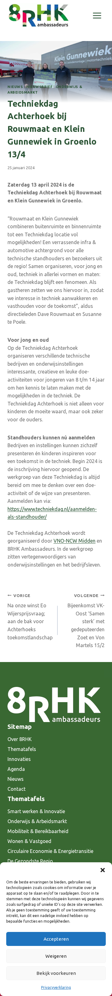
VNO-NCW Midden (75, 541)
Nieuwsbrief (39, 87)
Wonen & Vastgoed (29, 841)
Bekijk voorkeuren (56, 973)
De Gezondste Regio (30, 861)
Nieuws (15, 87)
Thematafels (21, 749)
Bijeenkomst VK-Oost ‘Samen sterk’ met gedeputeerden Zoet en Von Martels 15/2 (86, 620)
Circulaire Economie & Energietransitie (50, 851)
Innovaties (19, 759)
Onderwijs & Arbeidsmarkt (37, 821)
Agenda (16, 769)
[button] (103, 870)
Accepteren (56, 939)
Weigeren (56, 956)
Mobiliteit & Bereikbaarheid (37, 831)
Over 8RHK (19, 739)
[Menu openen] (97, 15)
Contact (16, 789)
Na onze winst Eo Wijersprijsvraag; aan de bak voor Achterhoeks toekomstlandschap (30, 616)
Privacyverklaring (56, 987)
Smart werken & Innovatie (36, 811)
